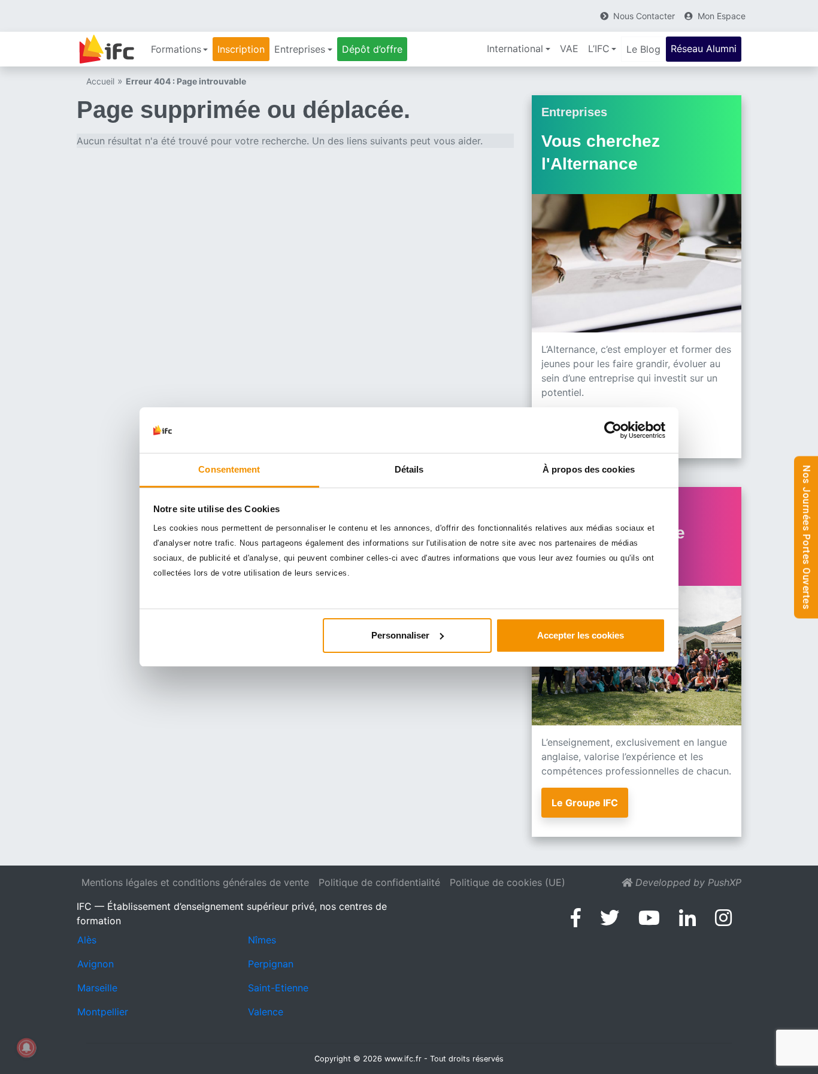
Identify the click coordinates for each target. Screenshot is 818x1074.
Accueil (100, 81)
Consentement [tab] (229, 469)
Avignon (95, 964)
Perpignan (270, 964)
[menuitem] (179, 49)
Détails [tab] (409, 469)
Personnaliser (400, 635)
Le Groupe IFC (585, 803)
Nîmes (262, 940)
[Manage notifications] (26, 1047)
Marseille (97, 988)
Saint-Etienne (278, 988)
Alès (86, 940)
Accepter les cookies (580, 635)
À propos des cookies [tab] (589, 469)
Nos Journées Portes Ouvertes (806, 537)
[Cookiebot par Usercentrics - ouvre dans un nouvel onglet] (613, 430)
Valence (265, 1012)
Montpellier (102, 1012)
